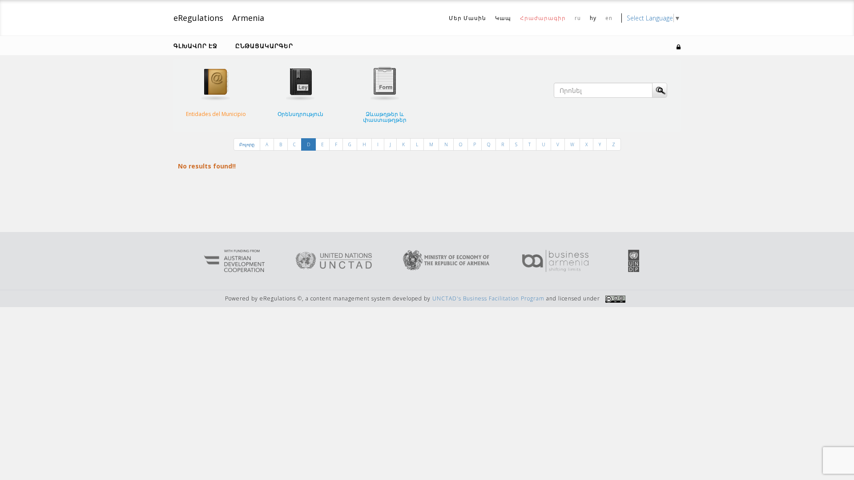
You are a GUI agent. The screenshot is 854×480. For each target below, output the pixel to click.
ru (578, 18)
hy (593, 18)
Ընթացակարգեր (264, 46)
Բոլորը (246, 144)
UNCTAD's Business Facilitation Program (488, 298)
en (608, 18)
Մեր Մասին (467, 18)
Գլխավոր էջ (195, 46)
